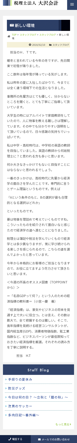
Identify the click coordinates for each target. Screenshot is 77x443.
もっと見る (62, 424)
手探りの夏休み (20, 379)
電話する (17, 439)
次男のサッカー (20, 406)
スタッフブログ (61, 44)
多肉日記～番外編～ (23, 415)
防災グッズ (16, 388)
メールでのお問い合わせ (56, 439)
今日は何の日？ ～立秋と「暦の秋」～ (38, 397)
